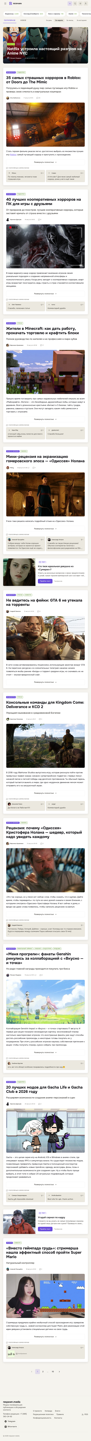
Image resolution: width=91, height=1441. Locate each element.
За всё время (81, 20)
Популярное (9, 20)
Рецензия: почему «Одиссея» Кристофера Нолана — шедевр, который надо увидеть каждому (44, 832)
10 (53, 1372)
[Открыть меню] (5, 3)
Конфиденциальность (42, 1418)
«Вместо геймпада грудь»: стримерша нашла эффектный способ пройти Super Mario (44, 1252)
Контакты (58, 1418)
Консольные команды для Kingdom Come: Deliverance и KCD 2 (45, 704)
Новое (23, 20)
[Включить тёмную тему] (80, 3)
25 (39, 98)
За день (49, 20)
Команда (48, 1411)
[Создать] (70, 3)
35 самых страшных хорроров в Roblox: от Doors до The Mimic (43, 80)
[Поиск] (75, 3)
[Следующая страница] (59, 1371)
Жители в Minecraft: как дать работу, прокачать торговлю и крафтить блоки (42, 330)
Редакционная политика (43, 1414)
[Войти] (85, 3)
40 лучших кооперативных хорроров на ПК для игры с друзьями (43, 201)
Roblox (13, 154)
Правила (60, 1414)
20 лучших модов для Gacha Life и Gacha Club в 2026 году (44, 1089)
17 (43, 345)
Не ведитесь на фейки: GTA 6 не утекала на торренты (44, 602)
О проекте (37, 1411)
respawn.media (11, 1401)
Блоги (57, 1411)
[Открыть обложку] (45, 125)
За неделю (59, 20)
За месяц (69, 20)
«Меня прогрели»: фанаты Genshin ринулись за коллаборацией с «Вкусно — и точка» (44, 958)
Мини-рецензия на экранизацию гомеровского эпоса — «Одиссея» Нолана (45, 458)
